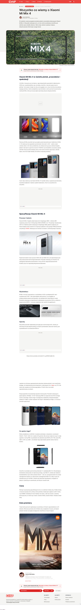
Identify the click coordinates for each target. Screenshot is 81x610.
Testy (27, 1)
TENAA (27, 228)
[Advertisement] (40, 197)
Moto (34, 1)
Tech (21, 1)
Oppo (53, 385)
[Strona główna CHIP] (12, 1)
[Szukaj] (74, 2)
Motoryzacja (47, 601)
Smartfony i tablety (30, 6)
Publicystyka (48, 1)
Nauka (40, 1)
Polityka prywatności (70, 601)
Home (22, 6)
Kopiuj (58, 590)
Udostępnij (24, 590)
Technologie (46, 597)
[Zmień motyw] (70, 1)
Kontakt (67, 599)
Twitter (46, 590)
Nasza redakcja (69, 597)
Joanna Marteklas (26, 17)
